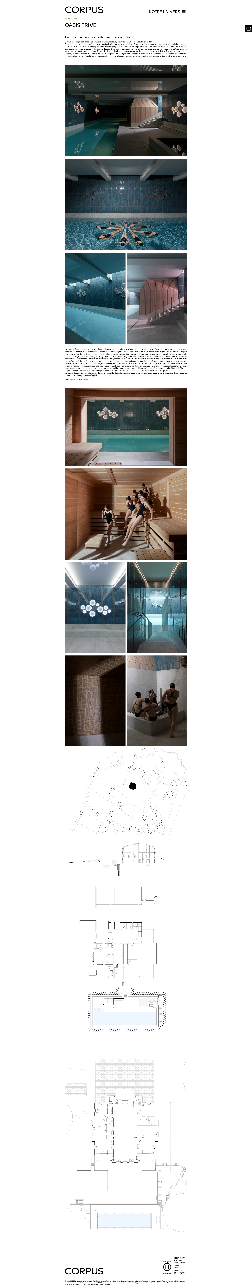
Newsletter (178, 1270)
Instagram (177, 1267)
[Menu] (183, 11)
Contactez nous (179, 1272)
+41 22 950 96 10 (180, 1260)
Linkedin (177, 1265)
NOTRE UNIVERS (164, 12)
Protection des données (102, 1284)
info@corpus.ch (179, 1262)
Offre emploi (178, 1274)
